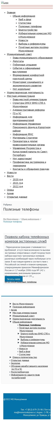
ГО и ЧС (17, 113)
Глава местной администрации (30, 99)
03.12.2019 (10, 281)
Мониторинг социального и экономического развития (28, 83)
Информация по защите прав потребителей (25, 376)
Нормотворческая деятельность (25, 92)
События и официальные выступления (26, 69)
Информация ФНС (23, 134)
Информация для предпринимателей (23, 118)
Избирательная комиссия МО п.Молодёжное (34, 35)
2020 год (18, 179)
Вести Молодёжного (23, 303)
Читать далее (13, 279)
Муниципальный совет (19, 54)
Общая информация (24, 16)
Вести (10, 176)
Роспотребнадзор (20, 371)
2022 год (18, 186)
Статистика (24, 22)
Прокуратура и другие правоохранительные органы (29, 142)
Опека (10, 189)
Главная (11, 12)
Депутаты (18, 61)
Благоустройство (27, 29)
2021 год (18, 183)
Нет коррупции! (21, 89)
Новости (23, 40)
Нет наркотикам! (22, 158)
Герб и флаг (24, 19)
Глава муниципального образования (33, 57)
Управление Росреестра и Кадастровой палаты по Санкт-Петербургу (30, 151)
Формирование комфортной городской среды (28, 76)
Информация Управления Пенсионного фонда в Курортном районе (31, 127)
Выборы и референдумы (32, 43)
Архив (10, 193)
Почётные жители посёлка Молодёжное (32, 329)
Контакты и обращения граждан (31, 169)
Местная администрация (21, 96)
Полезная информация (24, 306)
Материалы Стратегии (25, 137)
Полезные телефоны (30, 26)
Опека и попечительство (25, 357)
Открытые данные (17, 196)
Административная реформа (29, 109)
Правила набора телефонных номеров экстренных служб (27, 238)
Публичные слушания (25, 64)
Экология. (15, 363)
